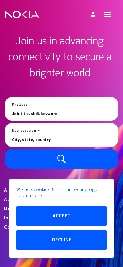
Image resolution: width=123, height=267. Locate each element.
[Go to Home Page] (22, 15)
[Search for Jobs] (61, 159)
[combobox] (61, 113)
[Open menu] (107, 14)
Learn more (29, 195)
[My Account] (94, 14)
